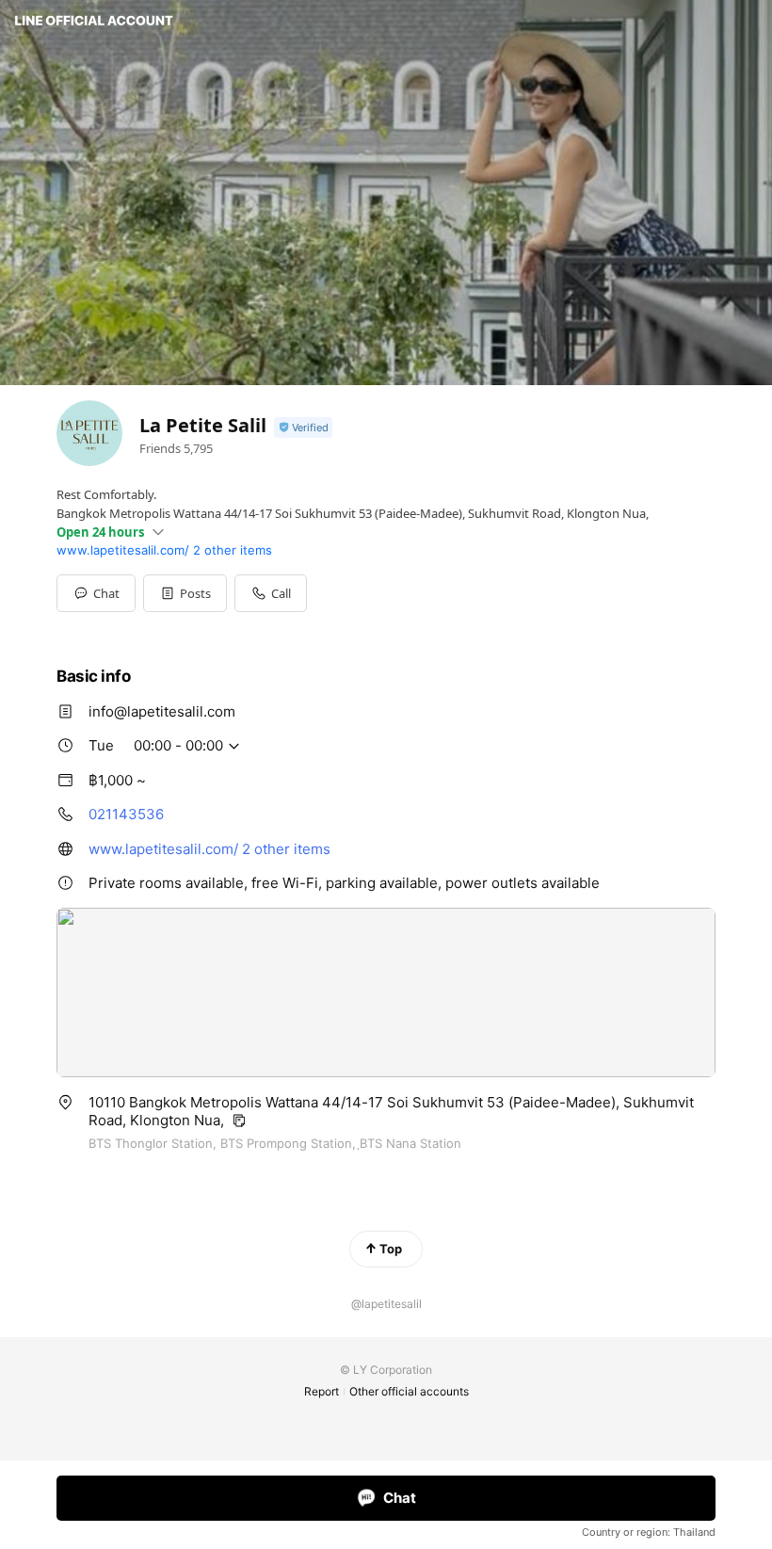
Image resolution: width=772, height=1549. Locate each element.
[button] (185, 593)
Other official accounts (409, 1391)
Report (321, 1391)
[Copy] (239, 1120)
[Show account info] (303, 428)
